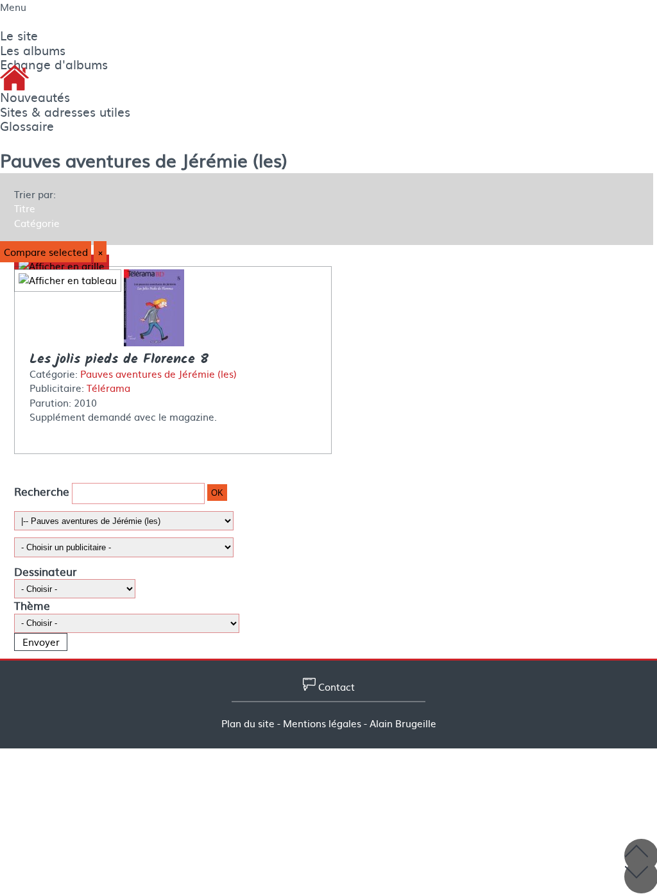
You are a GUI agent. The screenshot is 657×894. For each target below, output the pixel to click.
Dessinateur (45, 571)
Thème (32, 605)
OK (217, 493)
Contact (335, 687)
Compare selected (46, 252)
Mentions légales (322, 723)
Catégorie (37, 223)
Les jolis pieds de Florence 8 (119, 359)
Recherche (41, 492)
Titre (24, 208)
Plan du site (248, 723)
